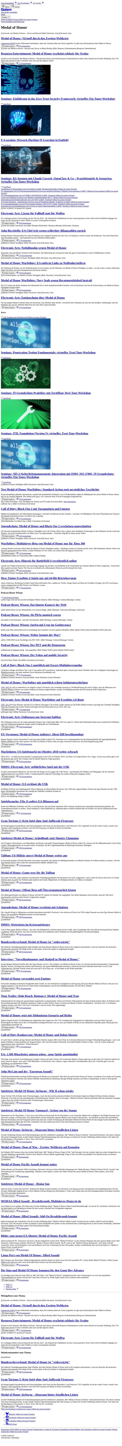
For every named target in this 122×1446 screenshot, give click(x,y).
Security (13, 22)
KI (18, 22)
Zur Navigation (24, 3)
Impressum (5, 1429)
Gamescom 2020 (7, 43)
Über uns (4, 1409)
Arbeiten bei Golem (33, 1409)
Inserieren (12, 1409)
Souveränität (5, 22)
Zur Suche (37, 3)
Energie (21, 22)
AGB (21, 1429)
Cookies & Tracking (51, 1429)
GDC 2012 (5, 687)
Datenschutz (38, 1429)
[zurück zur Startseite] (6, 10)
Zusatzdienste (64, 1429)
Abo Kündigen (96, 1429)
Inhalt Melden (75, 1429)
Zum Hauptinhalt (7, 3)
